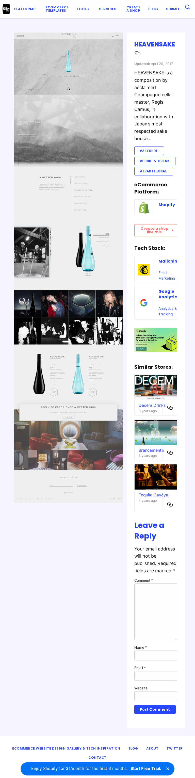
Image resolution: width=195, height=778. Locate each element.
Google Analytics (168, 294)
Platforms (25, 9)
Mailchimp (170, 261)
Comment (143, 580)
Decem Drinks (152, 405)
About (152, 748)
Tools (83, 9)
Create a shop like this (154, 230)
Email (140, 668)
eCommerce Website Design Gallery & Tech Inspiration (66, 748)
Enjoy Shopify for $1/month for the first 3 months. (96, 768)
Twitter (175, 748)
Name (140, 647)
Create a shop (133, 9)
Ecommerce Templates (57, 9)
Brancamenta (151, 450)
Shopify (166, 205)
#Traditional (153, 171)
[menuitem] (26, 9)
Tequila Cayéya (153, 494)
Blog (153, 9)
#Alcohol (149, 151)
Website (141, 688)
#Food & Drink (155, 161)
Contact (97, 757)
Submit (173, 9)
